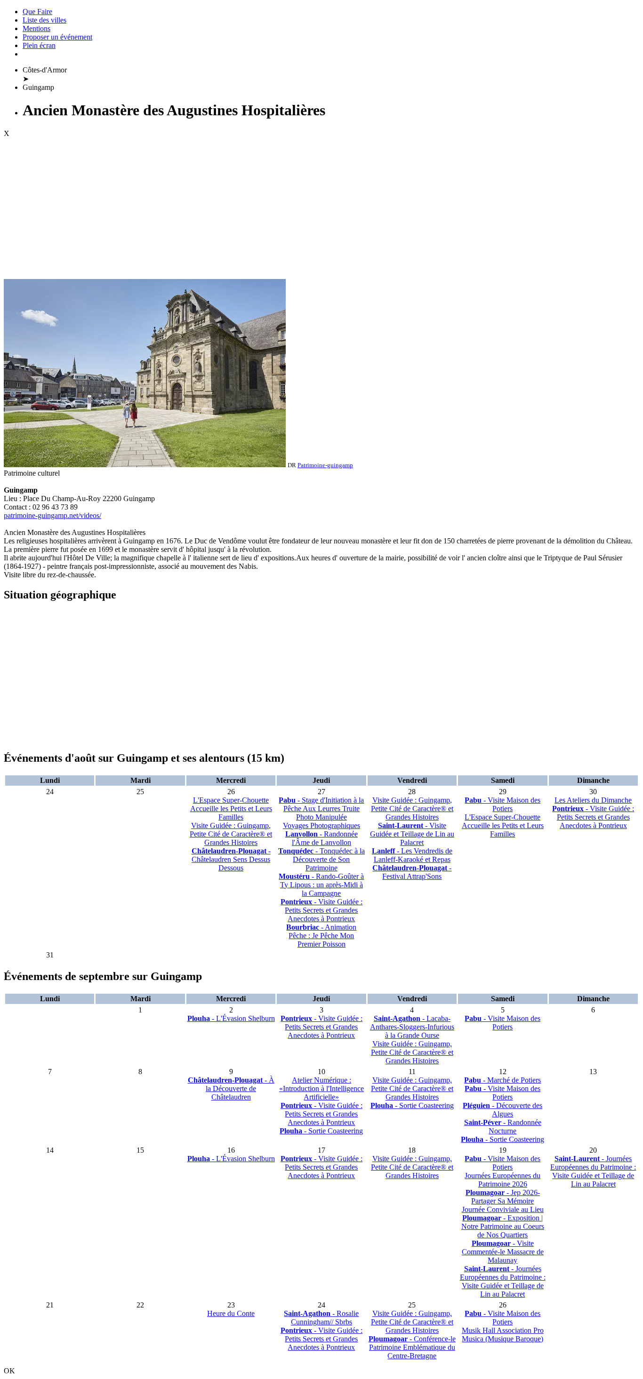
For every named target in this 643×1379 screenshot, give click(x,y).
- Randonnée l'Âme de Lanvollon (321, 838)
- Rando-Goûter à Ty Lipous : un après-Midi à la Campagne (321, 884)
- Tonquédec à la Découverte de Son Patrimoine (321, 859)
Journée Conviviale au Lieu (503, 1209)
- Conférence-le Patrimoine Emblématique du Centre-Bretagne (412, 1347)
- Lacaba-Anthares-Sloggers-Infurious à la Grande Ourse (412, 1026)
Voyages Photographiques (321, 825)
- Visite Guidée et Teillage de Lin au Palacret (412, 833)
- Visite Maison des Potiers (502, 804)
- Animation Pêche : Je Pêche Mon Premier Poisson (321, 935)
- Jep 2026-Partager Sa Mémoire (503, 1196)
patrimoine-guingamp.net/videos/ (52, 515)
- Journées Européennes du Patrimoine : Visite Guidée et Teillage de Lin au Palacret (503, 1281)
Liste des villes (44, 20)
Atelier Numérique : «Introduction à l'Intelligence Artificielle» (321, 1088)
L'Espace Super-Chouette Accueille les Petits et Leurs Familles (231, 808)
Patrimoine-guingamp (325, 465)
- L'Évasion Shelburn (231, 1018)
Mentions (36, 28)
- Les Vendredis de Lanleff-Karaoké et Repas (412, 855)
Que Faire (37, 12)
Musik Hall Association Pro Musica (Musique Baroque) (503, 1334)
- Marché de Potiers (502, 1080)
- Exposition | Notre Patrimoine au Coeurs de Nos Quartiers (502, 1226)
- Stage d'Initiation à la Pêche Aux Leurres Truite (321, 804)
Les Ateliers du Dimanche (593, 800)
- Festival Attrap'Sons (411, 872)
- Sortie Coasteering (321, 1131)
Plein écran (39, 45)
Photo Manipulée (321, 817)
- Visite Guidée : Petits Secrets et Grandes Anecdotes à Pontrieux (321, 910)
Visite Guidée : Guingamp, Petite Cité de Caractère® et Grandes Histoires (231, 833)
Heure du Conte (231, 1313)
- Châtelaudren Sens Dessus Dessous (231, 859)
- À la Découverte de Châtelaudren (231, 1088)
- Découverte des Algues (502, 1109)
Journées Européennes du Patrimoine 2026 (502, 1180)
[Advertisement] (321, 208)
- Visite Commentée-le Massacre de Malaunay (503, 1251)
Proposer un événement (57, 37)
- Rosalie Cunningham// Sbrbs (321, 1317)
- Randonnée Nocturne (502, 1126)
